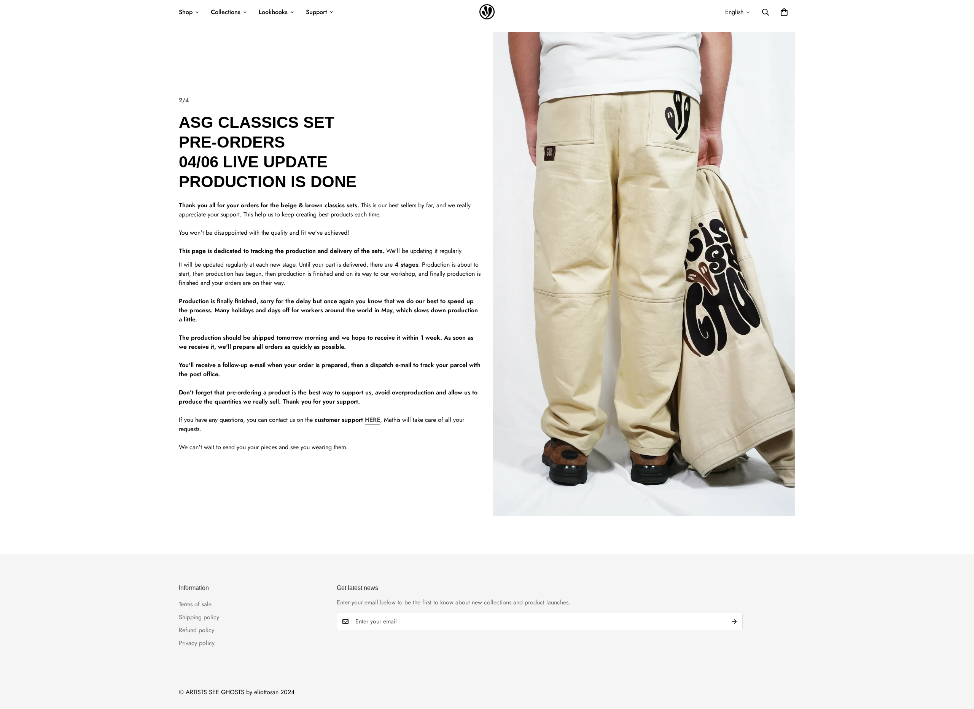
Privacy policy (197, 643)
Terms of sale (195, 604)
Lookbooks (273, 12)
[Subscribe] (734, 621)
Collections (225, 12)
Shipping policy (199, 617)
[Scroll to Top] (959, 667)
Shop (186, 12)
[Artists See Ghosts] (487, 12)
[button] (784, 12)
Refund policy (196, 630)
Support (316, 12)
